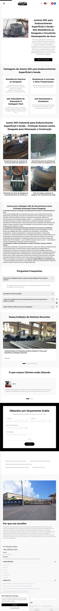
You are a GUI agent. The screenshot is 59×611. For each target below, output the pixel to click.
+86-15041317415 (10, 549)
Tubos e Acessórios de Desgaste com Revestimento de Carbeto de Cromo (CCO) (21, 588)
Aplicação (5, 572)
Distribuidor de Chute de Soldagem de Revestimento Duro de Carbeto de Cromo (15, 194)
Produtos (5, 569)
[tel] (57, 299)
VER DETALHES (16, 146)
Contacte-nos (6, 574)
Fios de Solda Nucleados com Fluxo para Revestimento (15, 591)
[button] (24, 363)
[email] (57, 306)
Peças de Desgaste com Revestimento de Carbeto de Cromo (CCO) (18, 583)
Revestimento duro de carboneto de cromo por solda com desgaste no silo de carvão (43, 162)
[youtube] (52, 3)
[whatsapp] (57, 303)
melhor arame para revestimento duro (40, 461)
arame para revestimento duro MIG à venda (17, 467)
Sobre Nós (5, 567)
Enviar (29, 444)
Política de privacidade (47, 606)
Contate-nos (36, 610)
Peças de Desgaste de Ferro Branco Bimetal (13, 593)
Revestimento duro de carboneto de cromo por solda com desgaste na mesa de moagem (15, 162)
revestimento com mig (38, 467)
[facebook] (55, 3)
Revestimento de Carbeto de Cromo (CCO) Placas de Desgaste (17, 586)
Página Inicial (6, 564)
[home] (22, 3)
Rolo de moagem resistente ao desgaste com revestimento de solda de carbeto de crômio (43, 194)
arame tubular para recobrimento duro (16, 461)
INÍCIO (51, 610)
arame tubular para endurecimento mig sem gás (19, 464)
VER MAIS (7, 358)
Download (5, 577)
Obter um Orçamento (43, 59)
